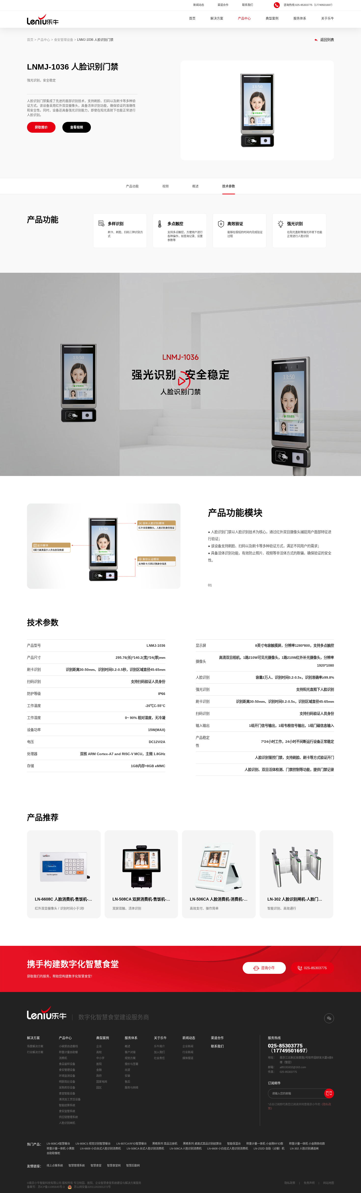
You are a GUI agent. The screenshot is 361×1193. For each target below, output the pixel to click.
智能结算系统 (67, 1105)
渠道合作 (223, 4)
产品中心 (244, 18)
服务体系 (299, 18)
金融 (99, 1069)
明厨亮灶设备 (67, 1081)
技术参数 (228, 186)
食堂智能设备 (67, 1093)
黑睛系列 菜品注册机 (164, 1143)
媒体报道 (187, 1058)
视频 (165, 186)
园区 (99, 1087)
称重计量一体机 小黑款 (60, 1148)
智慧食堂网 (114, 1165)
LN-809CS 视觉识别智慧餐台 (93, 1143)
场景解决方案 (35, 1046)
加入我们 (159, 1052)
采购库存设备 (67, 1087)
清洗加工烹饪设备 (70, 1099)
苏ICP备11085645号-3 (51, 1186)
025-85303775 (315, 968)
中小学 (100, 1058)
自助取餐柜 (53, 1153)
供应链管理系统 (68, 1117)
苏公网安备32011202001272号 (92, 1186)
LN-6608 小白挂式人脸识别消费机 (227, 1148)
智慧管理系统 (77, 1165)
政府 (99, 1075)
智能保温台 (234, 1143)
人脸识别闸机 (67, 1122)
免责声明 (309, 1182)
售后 (127, 1081)
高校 (99, 1052)
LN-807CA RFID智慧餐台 (131, 1143)
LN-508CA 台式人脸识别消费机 (145, 1148)
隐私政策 (289, 1182)
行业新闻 (187, 1052)
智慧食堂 (96, 1165)
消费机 (63, 1058)
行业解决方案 (35, 1052)
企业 (99, 1046)
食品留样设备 (67, 1064)
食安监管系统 (67, 1111)
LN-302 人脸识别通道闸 (304, 1148)
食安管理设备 (63, 40)
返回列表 (326, 40)
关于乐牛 (327, 18)
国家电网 (101, 1081)
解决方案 (216, 18)
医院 (99, 1064)
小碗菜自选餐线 (68, 1046)
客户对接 (130, 1052)
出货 (127, 1069)
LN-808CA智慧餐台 (58, 1143)
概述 (195, 186)
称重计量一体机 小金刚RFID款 (264, 1143)
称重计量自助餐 (68, 1052)
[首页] (42, 19)
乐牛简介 (159, 1046)
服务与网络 (131, 1087)
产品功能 (132, 186)
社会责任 (159, 1058)
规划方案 (130, 1058)
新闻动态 (198, 4)
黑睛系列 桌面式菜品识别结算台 (202, 1143)
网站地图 (328, 1182)
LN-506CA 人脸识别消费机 (186, 1148)
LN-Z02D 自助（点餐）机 (269, 1148)
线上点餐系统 (55, 1165)
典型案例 (272, 18)
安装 (127, 1075)
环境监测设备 (67, 1075)
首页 (192, 18)
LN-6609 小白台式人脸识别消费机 (100, 1148)
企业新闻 (187, 1046)
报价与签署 (131, 1064)
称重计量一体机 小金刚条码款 (307, 1143)
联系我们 (247, 4)
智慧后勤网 (133, 1165)
